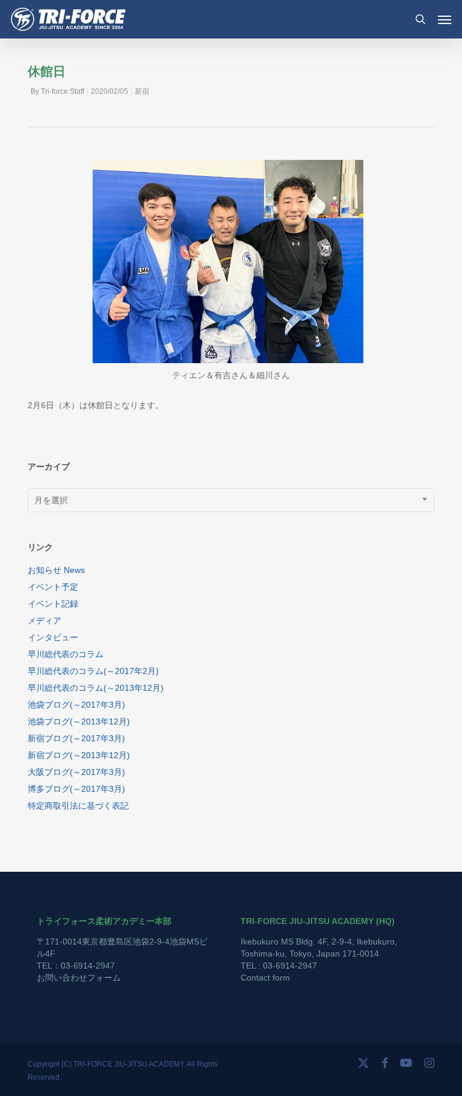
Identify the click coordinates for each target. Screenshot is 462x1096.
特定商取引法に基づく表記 (78, 805)
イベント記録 (53, 603)
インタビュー (53, 637)
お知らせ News (56, 570)
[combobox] (231, 500)
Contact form (265, 977)
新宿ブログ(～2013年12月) (79, 755)
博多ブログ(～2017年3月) (76, 789)
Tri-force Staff (62, 91)
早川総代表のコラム (65, 654)
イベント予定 (53, 587)
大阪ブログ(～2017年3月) (76, 772)
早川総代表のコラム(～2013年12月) (96, 688)
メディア (44, 620)
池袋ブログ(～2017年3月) (76, 704)
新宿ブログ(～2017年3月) (76, 738)
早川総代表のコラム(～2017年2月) (93, 671)
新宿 (142, 91)
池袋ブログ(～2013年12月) (79, 721)
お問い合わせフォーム (79, 977)
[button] (444, 19)
